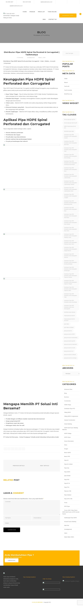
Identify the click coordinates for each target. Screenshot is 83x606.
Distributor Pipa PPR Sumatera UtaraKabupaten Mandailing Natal (70, 202)
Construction (67, 400)
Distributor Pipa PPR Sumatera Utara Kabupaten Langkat (70, 196)
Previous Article (18, 465)
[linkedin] (16, 448)
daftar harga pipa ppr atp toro (70, 127)
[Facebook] (70, 2)
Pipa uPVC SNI (68, 498)
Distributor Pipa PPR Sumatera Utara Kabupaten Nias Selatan (70, 222)
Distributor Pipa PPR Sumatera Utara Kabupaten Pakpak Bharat (70, 249)
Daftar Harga (67, 404)
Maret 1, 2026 (42, 57)
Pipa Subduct (67, 494)
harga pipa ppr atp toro (69, 315)
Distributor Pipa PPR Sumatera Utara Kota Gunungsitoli (69, 307)
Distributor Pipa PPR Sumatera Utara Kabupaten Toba (70, 295)
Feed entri (66, 86)
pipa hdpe (66, 324)
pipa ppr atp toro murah (69, 347)
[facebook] (5, 448)
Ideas (65, 445)
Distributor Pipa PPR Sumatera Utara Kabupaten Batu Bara (70, 143)
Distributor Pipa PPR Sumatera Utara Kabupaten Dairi (70, 149)
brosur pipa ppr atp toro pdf (70, 122)
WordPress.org (68, 94)
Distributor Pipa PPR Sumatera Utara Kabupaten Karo (70, 169)
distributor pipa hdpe (69, 131)
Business (66, 397)
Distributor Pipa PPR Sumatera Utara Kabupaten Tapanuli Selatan (70, 275)
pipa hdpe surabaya (69, 327)
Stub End (66, 525)
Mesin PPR (67, 456)
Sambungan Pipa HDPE (70, 517)
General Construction (69, 420)
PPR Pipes (67, 506)
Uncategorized (31, 57)
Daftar (65, 78)
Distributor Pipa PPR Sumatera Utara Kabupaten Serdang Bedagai (70, 262)
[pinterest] (23, 448)
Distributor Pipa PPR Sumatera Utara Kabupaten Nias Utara (70, 229)
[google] (12, 448)
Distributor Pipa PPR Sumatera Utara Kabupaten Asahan (70, 136)
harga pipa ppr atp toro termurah (69, 319)
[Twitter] (73, 2)
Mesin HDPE (67, 452)
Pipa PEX (66, 479)
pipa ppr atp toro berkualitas (70, 337)
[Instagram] (76, 2)
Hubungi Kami (11, 560)
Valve (65, 533)
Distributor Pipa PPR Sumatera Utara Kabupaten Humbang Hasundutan (70, 163)
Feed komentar (68, 90)
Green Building (68, 424)
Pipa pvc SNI (67, 491)
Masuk (66, 82)
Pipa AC (66, 460)
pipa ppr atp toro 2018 (69, 334)
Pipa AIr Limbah (68, 464)
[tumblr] (19, 448)
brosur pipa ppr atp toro (69, 119)
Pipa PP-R (67, 483)
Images (66, 448)
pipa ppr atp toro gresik (69, 341)
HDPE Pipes (67, 437)
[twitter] (9, 448)
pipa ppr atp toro (68, 330)
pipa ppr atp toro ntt (68, 351)
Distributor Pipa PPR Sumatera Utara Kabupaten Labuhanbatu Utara (70, 189)
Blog (65, 393)
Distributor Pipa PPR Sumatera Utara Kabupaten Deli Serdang (70, 156)
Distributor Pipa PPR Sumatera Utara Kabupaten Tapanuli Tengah (70, 282)
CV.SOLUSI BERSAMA (37, 602)
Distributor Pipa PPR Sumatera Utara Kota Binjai (70, 301)
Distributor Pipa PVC (69, 408)
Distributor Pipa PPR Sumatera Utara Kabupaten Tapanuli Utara (70, 289)
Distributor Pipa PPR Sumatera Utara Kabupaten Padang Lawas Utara (70, 242)
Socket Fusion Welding (70, 521)
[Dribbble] (11, 592)
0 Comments (19, 57)
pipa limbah (67, 475)
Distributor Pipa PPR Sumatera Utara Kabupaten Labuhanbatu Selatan (70, 183)
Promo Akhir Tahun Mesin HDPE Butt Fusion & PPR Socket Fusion (70, 512)
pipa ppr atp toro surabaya (70, 358)
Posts (65, 502)
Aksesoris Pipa (68, 389)
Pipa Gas (66, 468)
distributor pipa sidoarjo (69, 312)
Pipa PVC (66, 487)
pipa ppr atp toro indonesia (70, 344)
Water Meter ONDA (69, 537)
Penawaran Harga (67, 15)
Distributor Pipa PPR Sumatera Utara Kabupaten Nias (70, 209)
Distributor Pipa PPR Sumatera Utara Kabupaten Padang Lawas (70, 236)
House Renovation (69, 441)
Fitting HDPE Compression (71, 416)
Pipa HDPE (67, 471)
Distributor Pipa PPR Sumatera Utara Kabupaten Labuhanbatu (70, 176)
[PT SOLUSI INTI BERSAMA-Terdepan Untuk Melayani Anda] (11, 15)
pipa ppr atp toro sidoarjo (70, 354)
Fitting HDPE (67, 412)
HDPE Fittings (67, 433)
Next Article (44, 465)
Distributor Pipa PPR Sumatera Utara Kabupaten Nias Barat (70, 216)
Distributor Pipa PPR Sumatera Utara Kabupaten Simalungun (70, 269)
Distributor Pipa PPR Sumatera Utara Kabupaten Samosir (70, 256)
